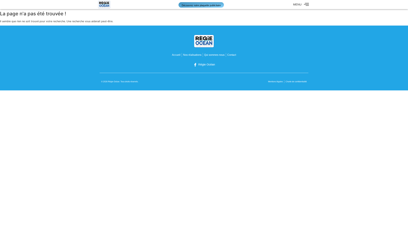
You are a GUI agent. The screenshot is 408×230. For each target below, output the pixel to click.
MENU (297, 4)
